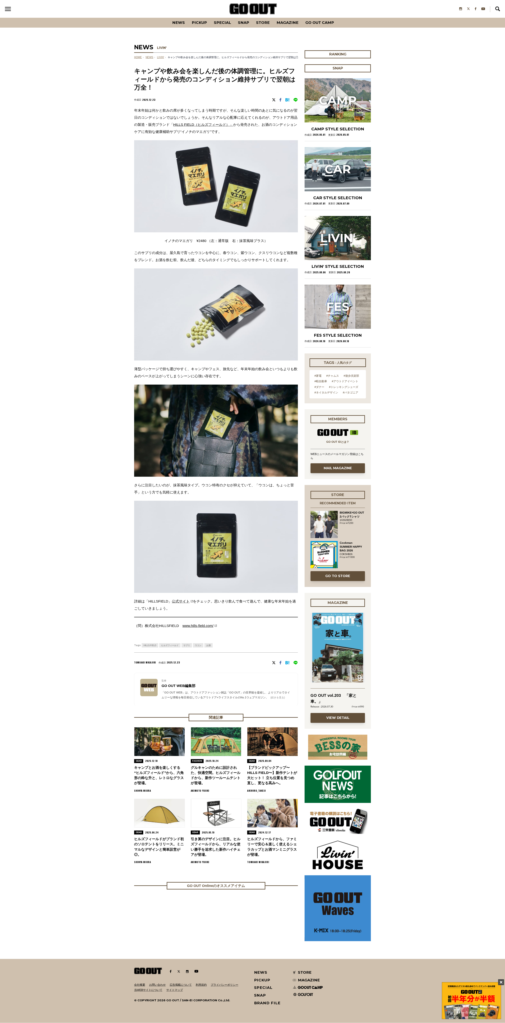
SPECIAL (222, 22)
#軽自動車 (320, 381)
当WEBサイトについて (148, 989)
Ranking (337, 18)
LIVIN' (161, 48)
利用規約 (201, 984)
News (178, 22)
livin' (160, 57)
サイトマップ (174, 989)
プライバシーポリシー (224, 984)
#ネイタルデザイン (326, 392)
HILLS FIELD (150, 645)
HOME (138, 57)
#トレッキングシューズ (343, 387)
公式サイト (181, 601)
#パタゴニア (350, 392)
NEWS (149, 57)
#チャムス (332, 375)
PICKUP (199, 22)
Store (263, 22)
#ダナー (319, 387)
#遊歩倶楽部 (351, 375)
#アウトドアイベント (345, 381)
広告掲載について (181, 984)
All (164, 18)
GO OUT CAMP (319, 22)
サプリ (186, 645)
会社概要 (139, 984)
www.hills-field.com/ (197, 626)
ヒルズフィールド (170, 645)
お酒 (208, 645)
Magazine (287, 22)
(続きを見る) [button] (277, 697)
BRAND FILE (267, 1003)
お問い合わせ (157, 984)
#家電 (318, 375)
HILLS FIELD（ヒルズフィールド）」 (203, 125)
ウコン (198, 645)
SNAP (243, 22)
